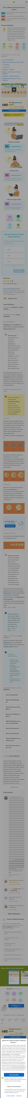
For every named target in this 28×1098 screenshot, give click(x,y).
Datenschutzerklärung (6, 1054)
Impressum (19, 1095)
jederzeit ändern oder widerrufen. (18, 1066)
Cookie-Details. (17, 1054)
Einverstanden (14, 1075)
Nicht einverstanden (14, 1086)
